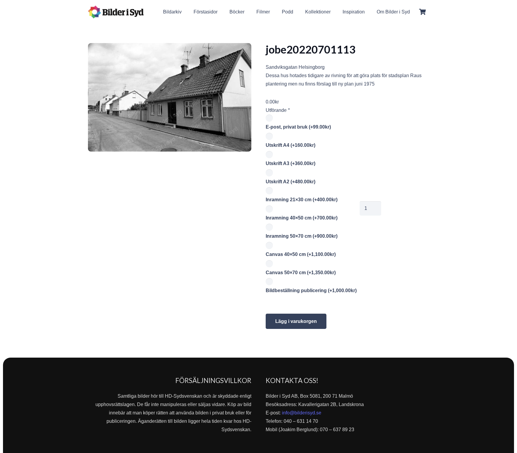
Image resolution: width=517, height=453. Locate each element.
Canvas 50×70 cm (301, 272)
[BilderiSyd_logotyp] (116, 12)
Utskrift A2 (290, 181)
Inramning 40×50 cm (301, 217)
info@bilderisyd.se (301, 412)
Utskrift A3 (290, 163)
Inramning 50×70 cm (301, 236)
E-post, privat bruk (298, 126)
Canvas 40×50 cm (301, 254)
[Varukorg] (422, 12)
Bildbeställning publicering (311, 290)
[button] (414, 12)
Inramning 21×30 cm (301, 199)
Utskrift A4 (290, 145)
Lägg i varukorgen (296, 321)
